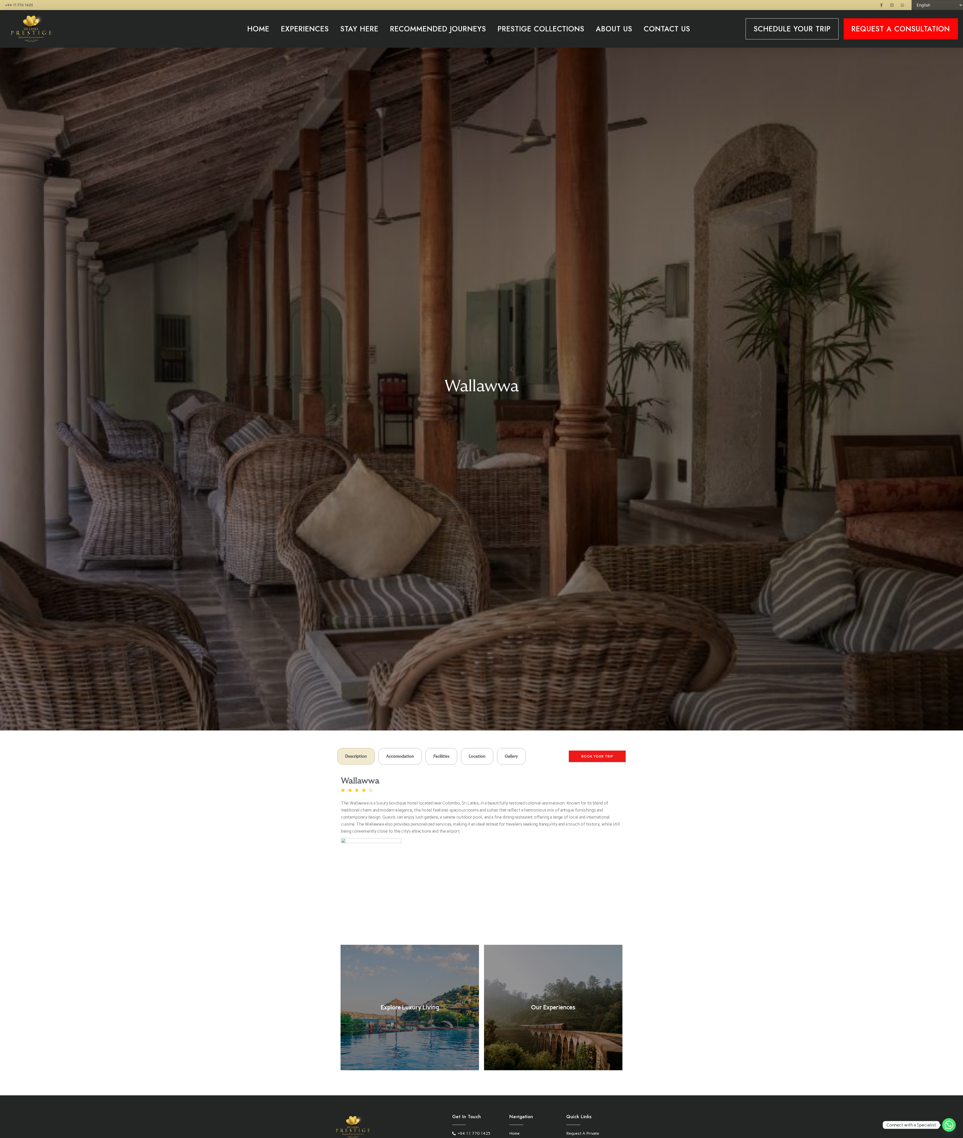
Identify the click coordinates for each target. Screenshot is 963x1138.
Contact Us (667, 28)
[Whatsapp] (902, 5)
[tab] (356, 756)
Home (258, 28)
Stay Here (359, 28)
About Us (614, 28)
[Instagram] (892, 5)
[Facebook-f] (881, 5)
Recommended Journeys (438, 28)
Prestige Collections (541, 28)
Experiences (305, 28)
